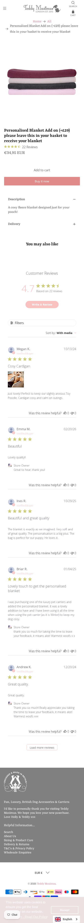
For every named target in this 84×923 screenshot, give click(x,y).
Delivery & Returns (16, 844)
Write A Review (42, 304)
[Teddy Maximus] (42, 9)
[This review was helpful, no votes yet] (65, 413)
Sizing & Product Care (18, 840)
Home (37, 21)
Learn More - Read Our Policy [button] (26, 917)
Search (8, 832)
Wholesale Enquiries (17, 852)
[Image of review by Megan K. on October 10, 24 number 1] (16, 379)
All (49, 21)
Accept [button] (64, 910)
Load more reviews (42, 747)
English (67, 919)
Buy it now (42, 181)
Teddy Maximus (46, 883)
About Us (10, 836)
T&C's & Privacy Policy (19, 848)
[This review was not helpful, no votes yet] (72, 413)
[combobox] (61, 333)
